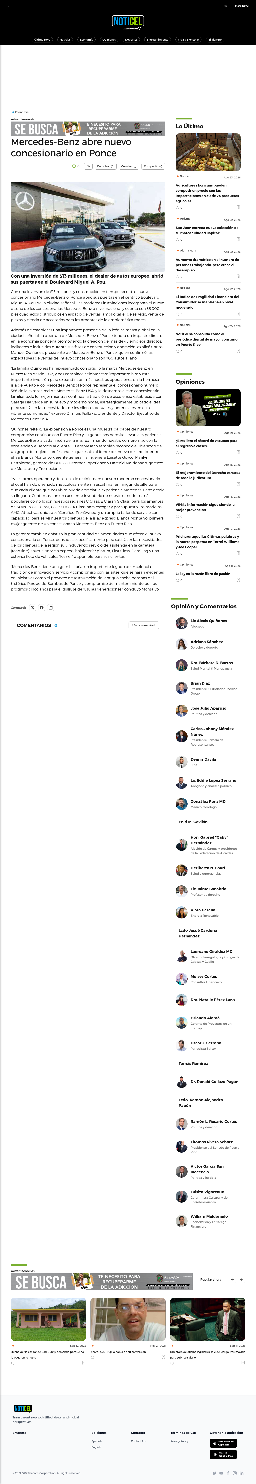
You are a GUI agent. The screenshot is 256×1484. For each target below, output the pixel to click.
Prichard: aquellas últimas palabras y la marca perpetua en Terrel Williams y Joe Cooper (207, 541)
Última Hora (42, 39)
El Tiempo (215, 39)
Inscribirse (242, 6)
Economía (86, 39)
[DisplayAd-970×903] (88, 129)
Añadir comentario (143, 625)
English (96, 1447)
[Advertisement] (128, 73)
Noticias (65, 39)
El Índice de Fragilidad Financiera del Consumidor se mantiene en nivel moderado (207, 302)
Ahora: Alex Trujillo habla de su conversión (38, 1351)
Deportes (131, 39)
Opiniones (109, 39)
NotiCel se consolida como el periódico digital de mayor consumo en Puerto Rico (206, 339)
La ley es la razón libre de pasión (203, 573)
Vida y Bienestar (188, 39)
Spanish (96, 1441)
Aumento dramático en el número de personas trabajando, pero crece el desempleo (207, 265)
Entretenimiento (157, 39)
